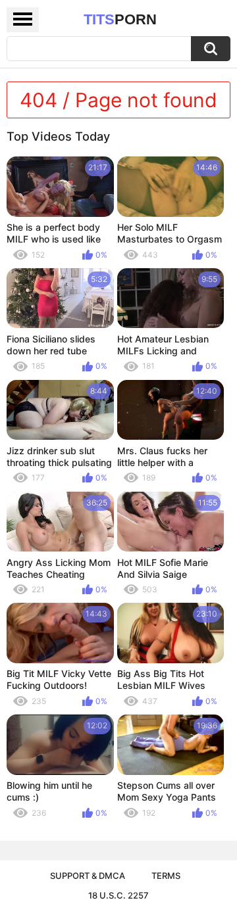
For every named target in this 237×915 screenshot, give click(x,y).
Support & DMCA (87, 875)
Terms (165, 875)
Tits (120, 19)
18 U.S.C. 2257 (118, 895)
